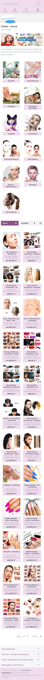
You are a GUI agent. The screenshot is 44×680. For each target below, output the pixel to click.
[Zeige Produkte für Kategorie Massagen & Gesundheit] (32, 95)
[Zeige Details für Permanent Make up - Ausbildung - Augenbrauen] (32, 573)
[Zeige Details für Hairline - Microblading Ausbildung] (11, 407)
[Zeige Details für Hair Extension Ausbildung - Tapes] (11, 440)
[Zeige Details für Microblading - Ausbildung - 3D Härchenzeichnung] (11, 274)
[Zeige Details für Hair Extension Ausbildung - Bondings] (32, 274)
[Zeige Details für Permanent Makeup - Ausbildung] (11, 573)
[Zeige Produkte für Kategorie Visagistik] (11, 122)
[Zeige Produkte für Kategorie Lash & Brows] (32, 122)
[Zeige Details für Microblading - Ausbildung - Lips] (32, 340)
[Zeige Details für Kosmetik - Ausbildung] (11, 540)
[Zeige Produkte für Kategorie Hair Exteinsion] (11, 201)
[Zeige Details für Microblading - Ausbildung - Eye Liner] (11, 373)
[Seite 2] (41, 636)
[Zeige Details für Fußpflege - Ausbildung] (11, 473)
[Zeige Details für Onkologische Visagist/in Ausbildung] (32, 606)
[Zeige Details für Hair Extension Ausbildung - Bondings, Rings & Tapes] (32, 407)
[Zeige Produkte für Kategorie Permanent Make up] (11, 148)
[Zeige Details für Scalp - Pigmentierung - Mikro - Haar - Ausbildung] (11, 307)
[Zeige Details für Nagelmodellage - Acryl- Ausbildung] (11, 507)
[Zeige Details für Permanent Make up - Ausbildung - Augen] (11, 340)
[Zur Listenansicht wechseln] (40, 223)
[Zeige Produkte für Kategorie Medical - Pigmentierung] (11, 173)
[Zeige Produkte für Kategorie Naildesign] (32, 173)
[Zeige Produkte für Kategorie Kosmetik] (11, 70)
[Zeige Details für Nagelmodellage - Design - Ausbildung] (32, 540)
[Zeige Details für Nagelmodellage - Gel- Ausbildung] (32, 473)
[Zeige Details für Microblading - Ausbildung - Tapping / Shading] (32, 240)
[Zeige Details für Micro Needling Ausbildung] (11, 240)
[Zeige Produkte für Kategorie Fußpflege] (11, 95)
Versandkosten (26, 670)
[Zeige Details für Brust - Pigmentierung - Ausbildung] (32, 307)
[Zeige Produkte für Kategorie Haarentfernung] (32, 70)
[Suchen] (39, 4)
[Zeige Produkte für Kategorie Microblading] (32, 148)
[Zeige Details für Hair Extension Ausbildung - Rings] (32, 440)
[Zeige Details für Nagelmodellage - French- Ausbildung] (32, 507)
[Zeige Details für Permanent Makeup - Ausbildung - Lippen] (11, 606)
